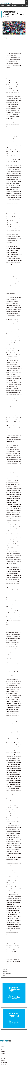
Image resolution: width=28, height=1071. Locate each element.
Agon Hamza (5, 971)
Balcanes (5, 973)
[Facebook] (15, 1046)
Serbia (4, 975)
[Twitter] (22, 1046)
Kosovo (9, 973)
